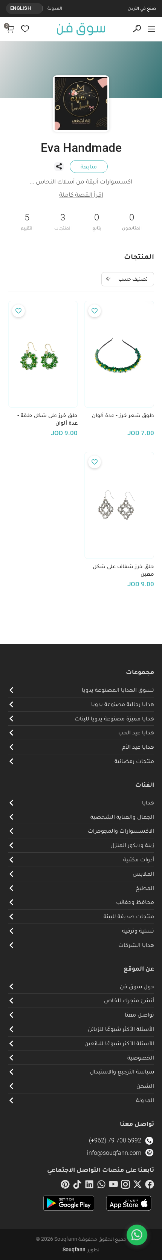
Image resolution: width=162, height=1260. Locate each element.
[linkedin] (89, 1186)
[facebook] (149, 1186)
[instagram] (125, 1186)
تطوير (81, 1249)
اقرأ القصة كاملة (81, 194)
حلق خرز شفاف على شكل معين (123, 570)
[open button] (151, 29)
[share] (58, 166)
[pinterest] (65, 1186)
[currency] (38, 8)
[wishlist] (25, 29)
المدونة (54, 8)
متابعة (89, 166)
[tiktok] (77, 1186)
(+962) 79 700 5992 (115, 1140)
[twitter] (137, 1186)
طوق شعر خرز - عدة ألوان (123, 415)
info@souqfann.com (114, 1152)
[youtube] (113, 1186)
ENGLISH (20, 8)
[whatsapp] (101, 1186)
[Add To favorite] (94, 310)
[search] (137, 29)
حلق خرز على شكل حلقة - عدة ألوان (47, 419)
